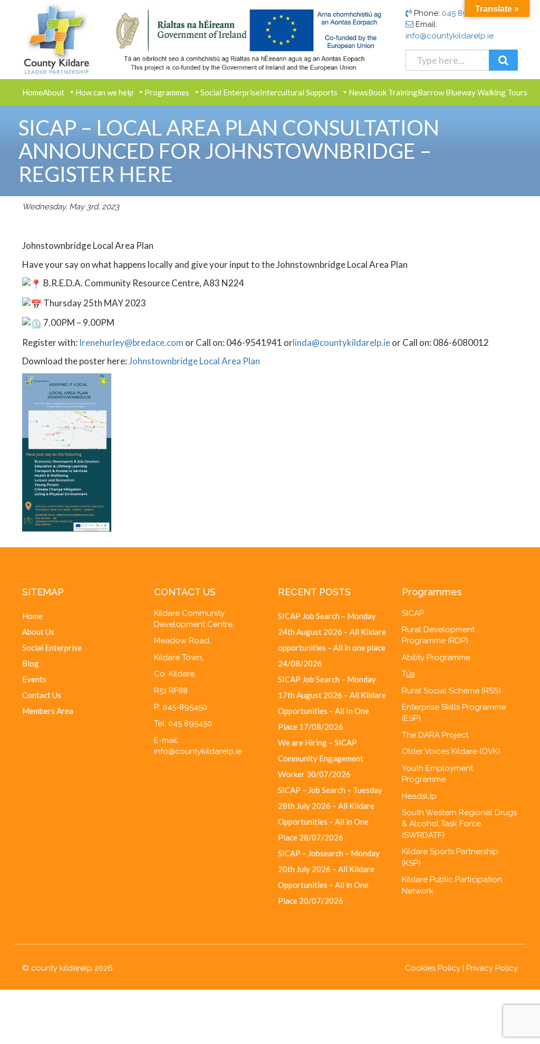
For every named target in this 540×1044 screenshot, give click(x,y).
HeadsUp (419, 796)
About (53, 92)
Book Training (393, 92)
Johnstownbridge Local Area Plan (194, 360)
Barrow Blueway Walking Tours (472, 92)
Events (34, 679)
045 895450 (464, 13)
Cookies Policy (432, 968)
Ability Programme (436, 657)
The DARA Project (435, 735)
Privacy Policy (492, 968)
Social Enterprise (230, 92)
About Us (38, 631)
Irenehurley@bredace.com (131, 342)
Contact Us (41, 695)
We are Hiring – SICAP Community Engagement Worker (320, 758)
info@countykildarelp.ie (450, 36)
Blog (30, 663)
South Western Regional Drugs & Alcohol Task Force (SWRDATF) (459, 824)
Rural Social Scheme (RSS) (451, 690)
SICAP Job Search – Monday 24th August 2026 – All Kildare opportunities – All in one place (332, 631)
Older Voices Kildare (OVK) (451, 751)
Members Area (47, 711)
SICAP (413, 613)
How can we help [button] (104, 92)
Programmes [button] (166, 92)
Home (32, 92)
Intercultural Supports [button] (299, 92)
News (358, 92)
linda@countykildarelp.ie (341, 342)
